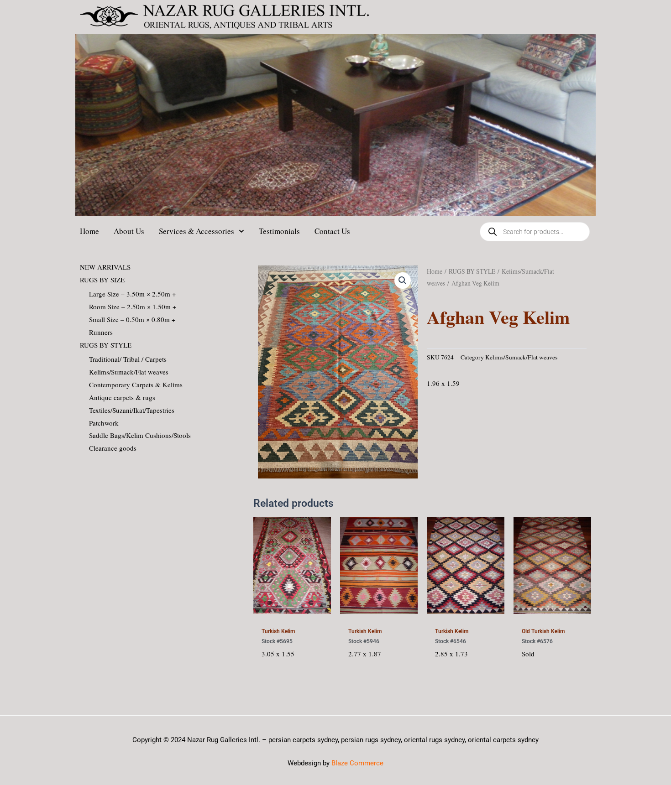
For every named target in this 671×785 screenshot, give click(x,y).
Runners (101, 332)
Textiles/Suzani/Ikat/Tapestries (131, 410)
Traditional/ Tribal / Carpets (128, 359)
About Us (129, 231)
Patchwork (104, 422)
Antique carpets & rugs (122, 397)
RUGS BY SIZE (102, 279)
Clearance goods (112, 447)
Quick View (292, 611)
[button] (402, 280)
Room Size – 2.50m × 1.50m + (132, 306)
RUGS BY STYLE (105, 344)
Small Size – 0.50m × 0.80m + (132, 319)
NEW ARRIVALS (105, 266)
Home (89, 231)
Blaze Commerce (357, 763)
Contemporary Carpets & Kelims (136, 384)
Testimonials (279, 231)
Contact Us (332, 231)
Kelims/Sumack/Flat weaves (128, 371)
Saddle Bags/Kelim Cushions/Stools (140, 435)
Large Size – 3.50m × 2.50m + (132, 293)
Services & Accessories (196, 231)
